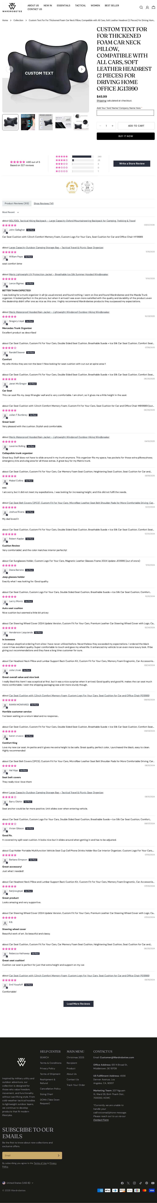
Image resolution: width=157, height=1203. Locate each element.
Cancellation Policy (50, 1088)
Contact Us (73, 1079)
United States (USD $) (18, 1182)
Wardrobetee (18, 1190)
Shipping (101, 100)
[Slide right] (81, 69)
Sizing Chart (46, 1094)
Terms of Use (40, 1163)
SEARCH (44, 1057)
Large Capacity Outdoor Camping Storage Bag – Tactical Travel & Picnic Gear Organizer (56, 247)
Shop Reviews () (44, 203)
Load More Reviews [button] (78, 1003)
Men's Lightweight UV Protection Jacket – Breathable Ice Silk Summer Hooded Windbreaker (58, 274)
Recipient (72, 1062)
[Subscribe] (58, 1155)
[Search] (141, 7)
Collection (18, 20)
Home (5, 20)
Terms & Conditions (50, 1062)
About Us (72, 1074)
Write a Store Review (132, 163)
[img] (25, 162)
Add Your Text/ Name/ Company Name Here (119, 108)
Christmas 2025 (75, 1057)
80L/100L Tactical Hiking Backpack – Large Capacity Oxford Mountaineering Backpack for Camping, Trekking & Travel (72, 220)
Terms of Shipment (50, 1074)
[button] (62, 157)
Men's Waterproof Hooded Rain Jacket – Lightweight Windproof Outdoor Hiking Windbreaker (59, 312)
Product (71, 1068)
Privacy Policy (47, 1068)
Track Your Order (76, 1085)
